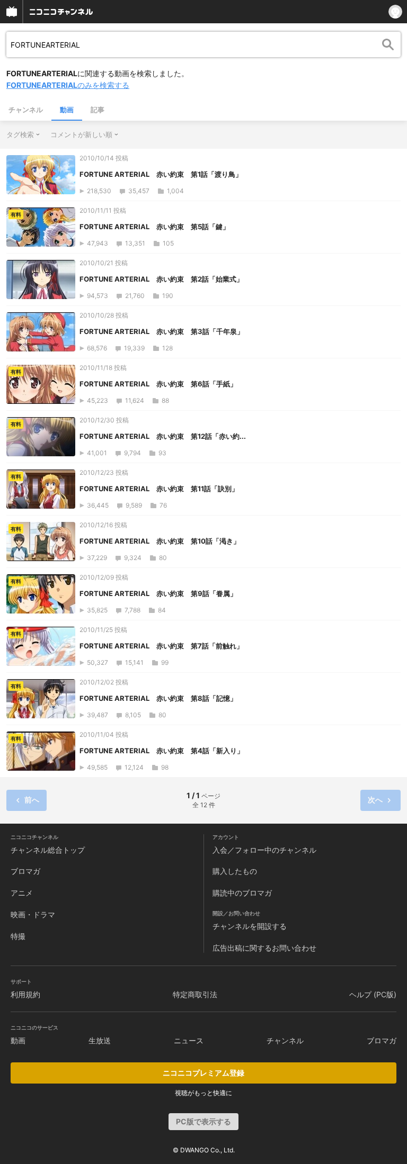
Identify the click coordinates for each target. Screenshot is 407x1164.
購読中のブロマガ (242, 892)
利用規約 (25, 994)
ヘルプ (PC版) (372, 994)
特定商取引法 (195, 994)
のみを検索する (67, 84)
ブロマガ (25, 871)
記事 (97, 109)
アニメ (22, 892)
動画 (67, 109)
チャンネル (25, 109)
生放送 (100, 1040)
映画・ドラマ (33, 914)
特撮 (18, 936)
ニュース (189, 1040)
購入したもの (235, 871)
